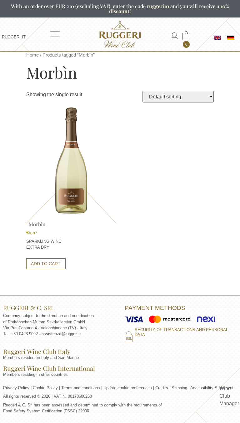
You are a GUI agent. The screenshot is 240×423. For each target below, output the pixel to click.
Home (32, 54)
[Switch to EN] (217, 38)
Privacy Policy (16, 388)
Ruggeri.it (14, 37)
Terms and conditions (80, 388)
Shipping (179, 388)
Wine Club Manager (229, 396)
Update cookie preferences (127, 388)
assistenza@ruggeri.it (61, 333)
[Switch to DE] (231, 38)
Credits (161, 388)
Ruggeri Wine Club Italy (36, 351)
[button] (57, 36)
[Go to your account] (174, 38)
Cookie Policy (45, 388)
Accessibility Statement (211, 388)
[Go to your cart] (186, 38)
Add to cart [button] (46, 263)
